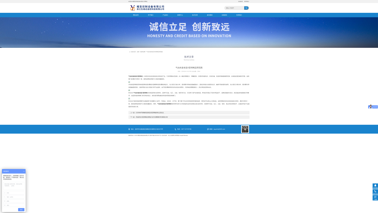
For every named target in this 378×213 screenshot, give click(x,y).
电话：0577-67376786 (184, 129)
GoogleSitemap (183, 135)
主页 (138, 51)
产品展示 (165, 15)
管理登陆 (176, 135)
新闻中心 (180, 15)
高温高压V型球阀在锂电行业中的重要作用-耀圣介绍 (152, 117)
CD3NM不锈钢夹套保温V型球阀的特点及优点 (150, 112)
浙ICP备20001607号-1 (156, 135)
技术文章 (195, 15)
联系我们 (246, 1)
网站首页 (136, 15)
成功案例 (209, 15)
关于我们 (150, 15)
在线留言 (240, 1)
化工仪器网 (171, 135)
